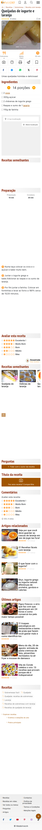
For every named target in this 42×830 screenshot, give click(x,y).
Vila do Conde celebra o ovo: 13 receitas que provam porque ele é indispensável (29, 670)
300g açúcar (9, 97)
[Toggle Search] (31, 2)
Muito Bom (20, 344)
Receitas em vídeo (10, 801)
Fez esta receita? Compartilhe (21, 484)
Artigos (5, 812)
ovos (7, 93)
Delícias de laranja (24, 385)
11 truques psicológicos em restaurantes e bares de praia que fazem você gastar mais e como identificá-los (21, 629)
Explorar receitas (9, 714)
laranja (26, 105)
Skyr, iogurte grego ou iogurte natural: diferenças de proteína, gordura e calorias (28, 584)
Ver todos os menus (10, 805)
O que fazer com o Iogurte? (28, 564)
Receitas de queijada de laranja (18, 708)
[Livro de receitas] (20, 2)
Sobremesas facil (12, 692)
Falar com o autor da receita (22, 467)
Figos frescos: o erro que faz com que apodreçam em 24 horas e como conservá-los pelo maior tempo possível (21, 610)
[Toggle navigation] (38, 2)
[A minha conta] (25, 2)
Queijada (27, 692)
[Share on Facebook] (3, 70)
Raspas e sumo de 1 (16, 105)
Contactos (28, 798)
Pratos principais (14, 722)
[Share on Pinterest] (37, 70)
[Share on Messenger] (11, 70)
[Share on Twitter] (28, 70)
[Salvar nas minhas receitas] (36, 62)
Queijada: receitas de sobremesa (19, 696)
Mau (17, 354)
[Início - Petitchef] (3, 7)
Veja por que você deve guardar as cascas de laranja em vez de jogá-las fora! (29, 534)
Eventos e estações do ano (18, 718)
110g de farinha (10, 109)
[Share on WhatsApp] (20, 70)
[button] (4, 35)
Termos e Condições (32, 807)
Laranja (8, 700)
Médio (18, 351)
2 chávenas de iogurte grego (17, 101)
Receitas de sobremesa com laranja (20, 704)
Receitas (6, 798)
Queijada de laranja (8, 385)
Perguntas (6, 809)
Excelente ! (20, 340)
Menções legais (30, 810)
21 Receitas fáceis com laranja (28, 548)
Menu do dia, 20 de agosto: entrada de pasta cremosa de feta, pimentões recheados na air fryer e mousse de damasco (20, 652)
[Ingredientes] (4, 415)
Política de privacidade (27, 802)
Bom (17, 347)
